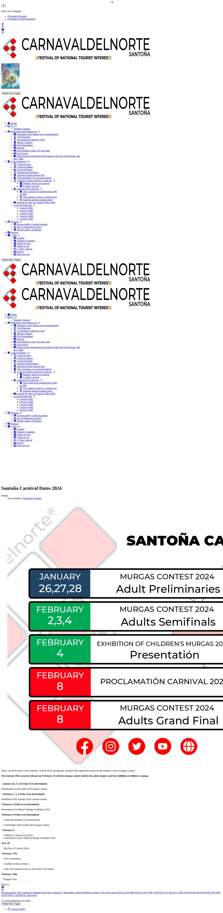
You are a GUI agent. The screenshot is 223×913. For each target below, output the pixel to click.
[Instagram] (2, 32)
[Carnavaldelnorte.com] (76, 118)
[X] (2, 890)
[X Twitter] (2, 27)
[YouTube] (2, 29)
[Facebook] (2, 24)
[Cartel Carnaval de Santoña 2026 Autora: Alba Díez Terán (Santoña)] (10, 88)
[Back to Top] (3, 5)
